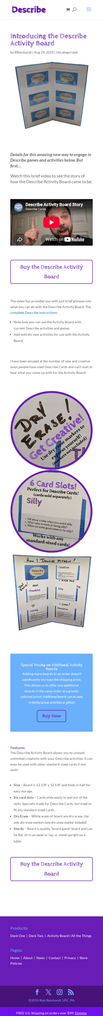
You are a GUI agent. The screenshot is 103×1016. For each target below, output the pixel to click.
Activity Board (58, 936)
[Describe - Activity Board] (51, 632)
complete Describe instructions (33, 312)
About (28, 958)
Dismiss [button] (81, 1013)
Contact (55, 958)
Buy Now (51, 716)
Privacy (70, 958)
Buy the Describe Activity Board (51, 272)
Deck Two (36, 936)
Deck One (17, 936)
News (41, 958)
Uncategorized (67, 52)
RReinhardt (23, 52)
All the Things (81, 936)
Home (14, 958)
